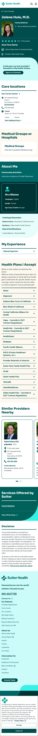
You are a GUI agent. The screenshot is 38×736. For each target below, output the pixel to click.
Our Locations (6, 612)
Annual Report (8, 637)
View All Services (8, 515)
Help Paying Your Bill (9, 625)
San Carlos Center (10, 94)
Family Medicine (8, 506)
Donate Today (9, 680)
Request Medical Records (10, 622)
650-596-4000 (9, 108)
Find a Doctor (6, 608)
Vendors (4, 669)
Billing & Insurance (8, 618)
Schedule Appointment (9, 605)
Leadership (5, 647)
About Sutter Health (8, 633)
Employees (5, 659)
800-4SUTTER (9, 593)
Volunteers (5, 673)
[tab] (17, 481)
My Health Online (7, 615)
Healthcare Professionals (10, 662)
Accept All (19, 731)
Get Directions (9, 105)
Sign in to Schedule (13, 73)
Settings (19, 725)
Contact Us (6, 599)
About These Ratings (10, 45)
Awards (4, 640)
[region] (19, 716)
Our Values (5, 651)
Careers (4, 644)
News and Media (9, 666)
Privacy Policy (20, 720)
